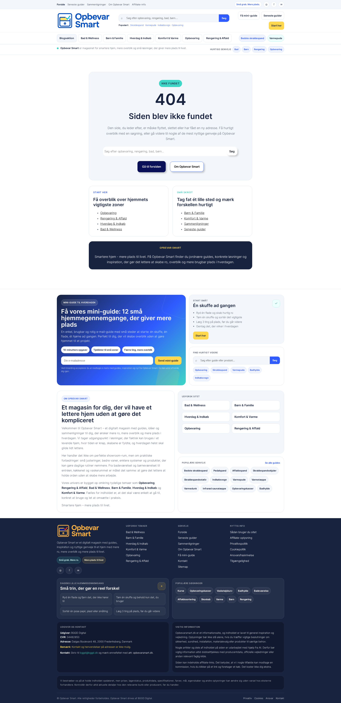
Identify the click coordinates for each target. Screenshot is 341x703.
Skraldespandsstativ (195, 479)
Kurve (181, 590)
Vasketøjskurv (224, 590)
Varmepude (150, 25)
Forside (61, 4)
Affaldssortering (187, 599)
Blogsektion (66, 38)
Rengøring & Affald (217, 38)
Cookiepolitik (238, 549)
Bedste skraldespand (252, 38)
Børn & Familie (114, 38)
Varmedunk (190, 488)
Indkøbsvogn (164, 25)
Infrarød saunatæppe (214, 488)
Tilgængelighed (239, 561)
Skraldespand (137, 25)
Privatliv (247, 698)
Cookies (258, 698)
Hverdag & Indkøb (140, 38)
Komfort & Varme (168, 38)
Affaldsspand (239, 470)
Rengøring (259, 49)
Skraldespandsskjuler (264, 470)
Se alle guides (272, 462)
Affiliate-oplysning (241, 537)
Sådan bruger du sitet (243, 532)
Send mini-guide (168, 360)
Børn (246, 49)
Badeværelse (261, 590)
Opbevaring (177, 25)
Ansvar (269, 698)
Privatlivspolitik (239, 543)
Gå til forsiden (151, 166)
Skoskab (205, 599)
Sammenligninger (96, 4)
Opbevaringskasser (242, 488)
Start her (276, 25)
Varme (219, 599)
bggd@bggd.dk (89, 652)
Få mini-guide (248, 15)
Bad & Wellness (90, 38)
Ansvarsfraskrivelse (242, 555)
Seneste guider (76, 4)
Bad (236, 49)
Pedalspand (219, 470)
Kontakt (182, 561)
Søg (224, 18)
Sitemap (183, 566)
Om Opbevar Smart (119, 4)
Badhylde (255, 370)
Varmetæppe (259, 479)
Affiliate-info (139, 4)
